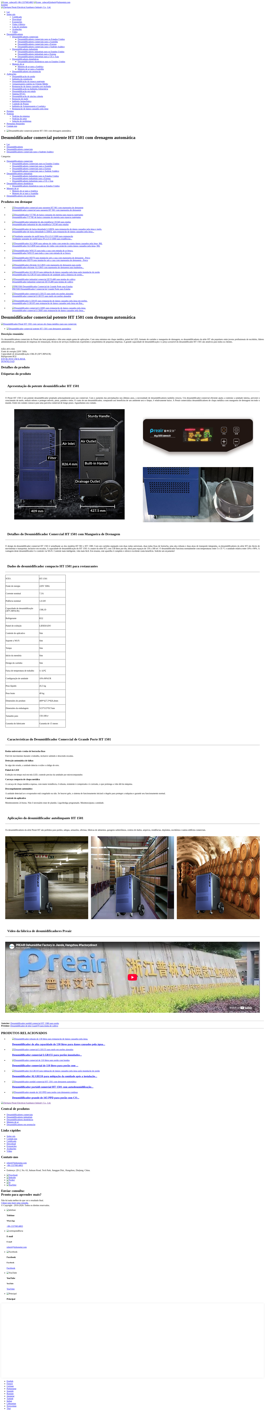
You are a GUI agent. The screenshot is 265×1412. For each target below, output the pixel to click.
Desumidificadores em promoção (26, 71)
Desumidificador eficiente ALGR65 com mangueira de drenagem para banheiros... (48, 267)
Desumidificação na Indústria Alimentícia (30, 89)
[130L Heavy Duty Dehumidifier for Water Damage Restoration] (50, 1039)
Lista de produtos (19, 27)
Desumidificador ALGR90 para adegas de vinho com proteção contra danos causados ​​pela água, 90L (56, 246)
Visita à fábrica (18, 24)
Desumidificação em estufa (24, 91)
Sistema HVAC (19, 94)
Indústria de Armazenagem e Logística (29, 106)
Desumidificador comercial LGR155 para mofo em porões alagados (41, 296)
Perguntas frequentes (16, 123)
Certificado (17, 17)
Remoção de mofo (20, 99)
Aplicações (11, 74)
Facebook (11, 1268)
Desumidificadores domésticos (25, 59)
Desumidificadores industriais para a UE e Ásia (38, 56)
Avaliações (17, 29)
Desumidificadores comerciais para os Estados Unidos (41, 39)
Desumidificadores (15, 34)
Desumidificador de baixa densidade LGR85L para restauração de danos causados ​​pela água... (53, 231)
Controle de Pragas (20, 104)
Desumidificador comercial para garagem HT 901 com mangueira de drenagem (46, 210)
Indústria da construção (22, 79)
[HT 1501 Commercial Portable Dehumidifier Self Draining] (44, 1081)
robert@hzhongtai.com (60, 2)
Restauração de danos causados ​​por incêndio (31, 86)
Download (16, 19)
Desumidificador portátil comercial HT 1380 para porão (34, 1023)
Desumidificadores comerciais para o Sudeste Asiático (41, 47)
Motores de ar (18, 64)
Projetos (10, 111)
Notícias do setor (19, 118)
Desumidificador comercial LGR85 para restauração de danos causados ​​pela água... (48, 310)
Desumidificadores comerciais (25, 37)
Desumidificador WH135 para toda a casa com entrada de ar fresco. (41, 253)
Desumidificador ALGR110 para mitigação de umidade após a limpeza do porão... (48, 274)
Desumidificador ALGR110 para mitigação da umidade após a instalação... (54, 1076)
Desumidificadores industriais (25, 49)
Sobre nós (11, 14)
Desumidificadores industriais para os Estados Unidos (41, 51)
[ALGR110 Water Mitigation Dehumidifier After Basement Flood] (56, 1071)
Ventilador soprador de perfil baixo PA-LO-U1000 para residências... (42, 239)
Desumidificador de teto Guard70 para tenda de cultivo (34, 1026)
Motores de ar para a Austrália (31, 69)
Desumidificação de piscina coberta (27, 96)
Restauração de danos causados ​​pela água (30, 109)
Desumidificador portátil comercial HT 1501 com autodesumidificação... (52, 1086)
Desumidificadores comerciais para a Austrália (38, 42)
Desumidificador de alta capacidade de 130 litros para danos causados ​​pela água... (58, 1044)
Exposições (17, 22)
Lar (8, 12)
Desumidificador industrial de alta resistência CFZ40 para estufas (40, 224)
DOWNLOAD (7, 361)
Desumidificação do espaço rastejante (28, 81)
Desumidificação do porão (23, 76)
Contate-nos (12, 126)
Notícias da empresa (21, 116)
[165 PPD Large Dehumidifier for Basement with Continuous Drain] (45, 1092)
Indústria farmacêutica (21, 101)
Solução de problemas (21, 121)
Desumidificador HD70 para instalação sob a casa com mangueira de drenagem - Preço (50, 260)
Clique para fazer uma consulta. (15, 1203)
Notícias (10, 114)
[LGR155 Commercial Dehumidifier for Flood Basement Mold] (42, 1049)
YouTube (11, 1289)
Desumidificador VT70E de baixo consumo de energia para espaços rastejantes (46, 217)
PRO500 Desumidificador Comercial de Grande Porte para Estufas (41, 289)
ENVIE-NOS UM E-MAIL (13, 359)
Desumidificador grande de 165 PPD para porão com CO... (45, 1097)
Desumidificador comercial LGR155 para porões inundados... (47, 1054)
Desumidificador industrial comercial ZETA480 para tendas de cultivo (42, 282)
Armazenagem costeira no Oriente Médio (30, 84)
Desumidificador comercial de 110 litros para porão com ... (45, 1065)
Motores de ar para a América (30, 66)
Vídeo (15, 32)
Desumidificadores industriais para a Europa (37, 54)
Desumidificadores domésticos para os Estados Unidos (41, 61)
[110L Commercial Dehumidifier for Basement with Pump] (41, 1060)
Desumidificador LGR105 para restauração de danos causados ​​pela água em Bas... (48, 303)
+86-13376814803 (25, 2)
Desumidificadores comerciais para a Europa (37, 44)
